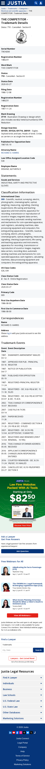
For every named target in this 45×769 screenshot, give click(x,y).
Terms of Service (22, 756)
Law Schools (9, 695)
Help (23, 751)
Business (7, 689)
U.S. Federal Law (11, 700)
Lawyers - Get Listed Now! (22, 658)
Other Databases (11, 712)
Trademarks (12, 8)
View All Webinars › (22, 615)
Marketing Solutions (13, 718)
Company (22, 747)
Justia (3, 8)
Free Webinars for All (12, 561)
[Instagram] (20, 732)
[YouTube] (13, 732)
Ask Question (23, 551)
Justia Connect (22, 738)
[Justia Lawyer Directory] (34, 732)
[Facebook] (17, 732)
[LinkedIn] (10, 732)
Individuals (8, 683)
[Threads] (24, 732)
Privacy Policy (22, 760)
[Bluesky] (27, 732)
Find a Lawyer (8, 639)
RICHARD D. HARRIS (10, 152)
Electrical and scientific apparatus (14, 11)
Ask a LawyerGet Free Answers (10, 538)
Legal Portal (22, 743)
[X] (31, 732)
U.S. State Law (10, 706)
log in (9, 333)
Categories (23, 8)
